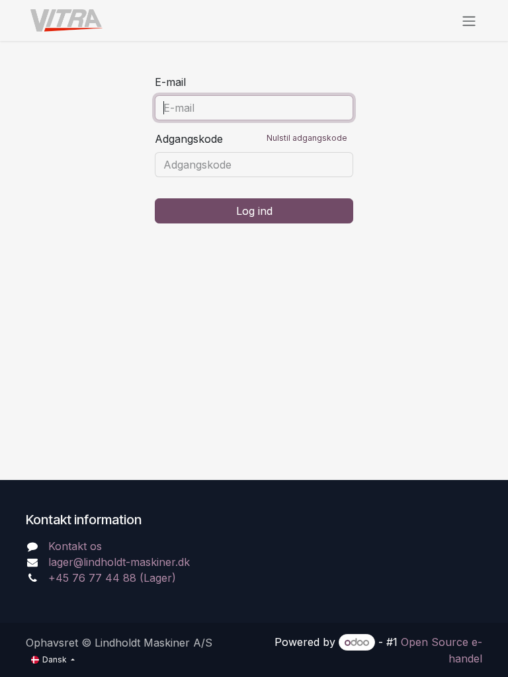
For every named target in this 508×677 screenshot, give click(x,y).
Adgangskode (251, 138)
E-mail (170, 82)
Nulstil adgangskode (307, 138)
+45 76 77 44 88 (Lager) (112, 577)
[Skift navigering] (469, 20)
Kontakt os (75, 546)
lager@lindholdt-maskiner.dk (119, 562)
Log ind (254, 211)
